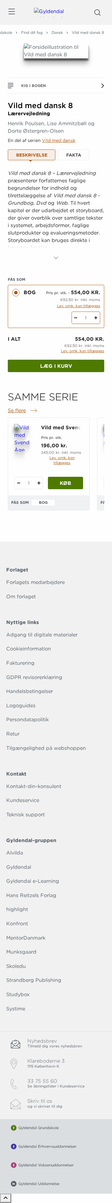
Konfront (17, 924)
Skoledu (16, 966)
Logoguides (20, 706)
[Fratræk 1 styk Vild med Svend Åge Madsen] (18, 483)
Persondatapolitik (27, 719)
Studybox (18, 994)
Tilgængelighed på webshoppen (46, 748)
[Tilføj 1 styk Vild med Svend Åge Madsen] (39, 483)
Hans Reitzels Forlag (31, 895)
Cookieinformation (28, 649)
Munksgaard (21, 952)
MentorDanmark (25, 938)
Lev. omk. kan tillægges (78, 305)
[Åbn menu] (11, 12)
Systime (15, 1009)
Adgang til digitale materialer (41, 635)
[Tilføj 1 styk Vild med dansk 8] (96, 318)
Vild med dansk (58, 140)
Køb (65, 483)
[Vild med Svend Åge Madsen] (24, 437)
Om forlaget (21, 596)
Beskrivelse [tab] (31, 155)
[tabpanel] (56, 216)
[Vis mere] (56, 258)
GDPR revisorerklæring (34, 677)
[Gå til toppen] (5, 1198)
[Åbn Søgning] (97, 12)
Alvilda (14, 853)
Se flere (23, 411)
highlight (17, 909)
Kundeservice (22, 800)
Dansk (57, 32)
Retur (13, 734)
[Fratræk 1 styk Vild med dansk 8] (76, 318)
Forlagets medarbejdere (35, 582)
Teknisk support (25, 815)
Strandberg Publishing (33, 980)
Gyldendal (18, 867)
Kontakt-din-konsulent (33, 786)
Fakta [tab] (73, 155)
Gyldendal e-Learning (32, 881)
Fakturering (20, 663)
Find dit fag (32, 32)
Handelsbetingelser (29, 691)
